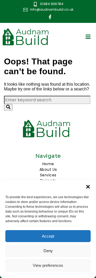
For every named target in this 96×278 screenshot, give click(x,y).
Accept (48, 236)
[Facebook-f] (50, 17)
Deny (48, 250)
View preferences (48, 265)
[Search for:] (47, 100)
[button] (88, 186)
